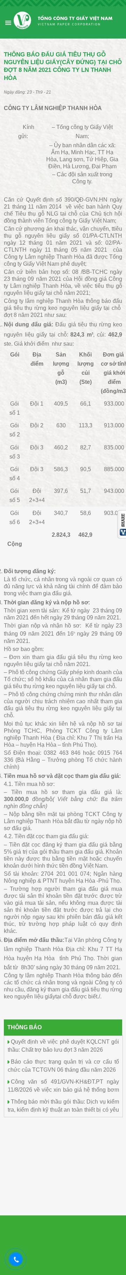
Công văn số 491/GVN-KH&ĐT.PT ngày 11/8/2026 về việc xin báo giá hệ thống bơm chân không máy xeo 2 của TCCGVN (63, 1089)
